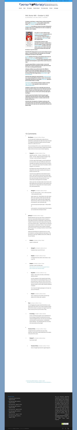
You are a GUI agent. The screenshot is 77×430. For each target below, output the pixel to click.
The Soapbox (29, 8)
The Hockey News (44, 8)
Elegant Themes (16, 428)
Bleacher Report (36, 8)
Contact (50, 8)
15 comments (44, 17)
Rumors (20, 8)
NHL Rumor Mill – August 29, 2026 (15, 404)
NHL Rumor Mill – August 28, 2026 (15, 409)
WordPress (27, 428)
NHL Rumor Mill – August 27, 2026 (15, 414)
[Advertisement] (59, 34)
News (24, 8)
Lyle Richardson (29, 17)
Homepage (56, 8)
